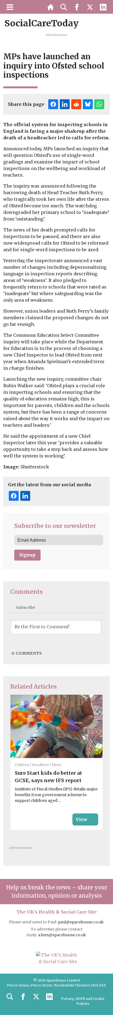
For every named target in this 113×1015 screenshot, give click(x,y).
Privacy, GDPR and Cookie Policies (82, 1001)
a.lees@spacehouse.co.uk (62, 934)
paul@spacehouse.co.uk (81, 922)
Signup (27, 555)
